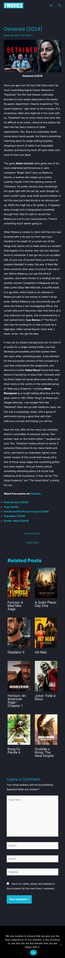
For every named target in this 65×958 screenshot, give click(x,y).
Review (14, 35)
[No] (60, 945)
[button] (59, 5)
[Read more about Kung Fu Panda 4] (19, 729)
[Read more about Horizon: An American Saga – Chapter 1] (19, 676)
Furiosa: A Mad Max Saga (15, 605)
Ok (33, 952)
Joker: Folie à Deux (45, 697)
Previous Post (32, 533)
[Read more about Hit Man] (46, 632)
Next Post (32, 542)
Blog (6, 35)
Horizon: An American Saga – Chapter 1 (17, 701)
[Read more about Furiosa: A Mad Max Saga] (19, 582)
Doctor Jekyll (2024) (16, 520)
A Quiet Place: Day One (46, 604)
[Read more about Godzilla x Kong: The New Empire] (46, 729)
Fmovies (35, 493)
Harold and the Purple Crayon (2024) (26, 511)
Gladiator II (16, 652)
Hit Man (41, 652)
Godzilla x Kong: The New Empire (44, 752)
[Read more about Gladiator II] (19, 632)
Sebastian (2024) (14, 516)
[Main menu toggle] (51, 5)
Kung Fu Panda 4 (14, 750)
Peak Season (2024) (16, 502)
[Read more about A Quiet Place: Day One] (46, 582)
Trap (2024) (11, 506)
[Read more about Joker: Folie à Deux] (46, 676)
